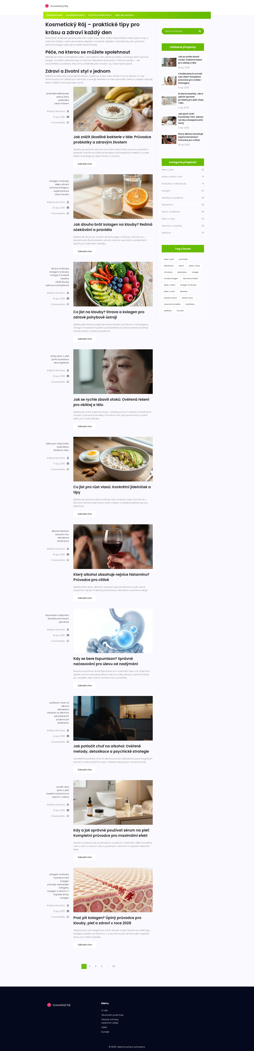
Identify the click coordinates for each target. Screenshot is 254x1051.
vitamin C (57, 797)
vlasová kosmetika (172, 304)
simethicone (54, 618)
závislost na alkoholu (58, 712)
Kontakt (105, 1031)
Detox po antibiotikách (100, 15)
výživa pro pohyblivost (57, 285)
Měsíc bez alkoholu (124, 15)
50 (114, 966)
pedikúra (168, 310)
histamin (64, 531)
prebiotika (63, 100)
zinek (59, 446)
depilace (184, 291)
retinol (65, 797)
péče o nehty (169, 285)
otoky (53, 356)
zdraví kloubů (62, 194)
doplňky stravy (170, 298)
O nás (104, 1010)
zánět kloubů (62, 281)
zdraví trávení (61, 103)
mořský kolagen (171, 278)
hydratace (63, 359)
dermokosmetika (190, 278)
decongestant (61, 362)
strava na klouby (60, 268)
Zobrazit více (85, 163)
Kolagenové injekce (75, 15)
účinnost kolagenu (59, 187)
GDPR (104, 1027)
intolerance (63, 541)
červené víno (62, 534)
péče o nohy (169, 291)
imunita (180, 310)
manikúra (168, 272)
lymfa (54, 359)
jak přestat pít (61, 716)
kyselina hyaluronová (58, 793)
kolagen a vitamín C (58, 891)
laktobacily (63, 93)
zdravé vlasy (187, 298)
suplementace (61, 191)
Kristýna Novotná (56, 111)
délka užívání (62, 184)
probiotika (51, 93)
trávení (65, 618)
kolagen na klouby (59, 181)
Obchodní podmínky (112, 1015)
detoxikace (63, 537)
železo (65, 446)
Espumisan (51, 615)
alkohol (55, 531)
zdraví (181, 265)
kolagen (195, 272)
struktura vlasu (61, 450)
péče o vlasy (194, 265)
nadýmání (63, 615)
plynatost (64, 621)
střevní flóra (62, 96)
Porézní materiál (54, 15)
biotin (66, 443)
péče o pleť (63, 356)
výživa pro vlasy (54, 443)
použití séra (63, 786)
